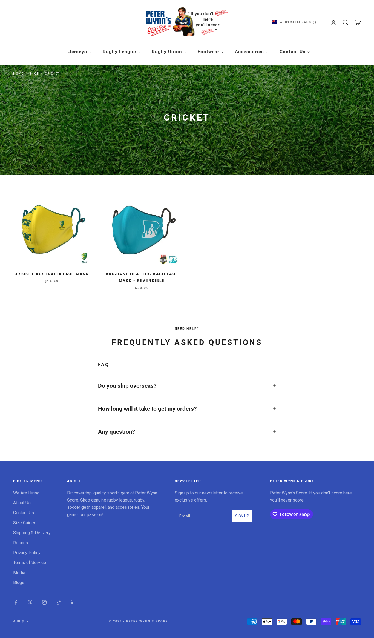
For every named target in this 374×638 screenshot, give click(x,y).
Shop (34, 73)
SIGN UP (242, 516)
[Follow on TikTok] (58, 602)
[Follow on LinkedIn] (73, 602)
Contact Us (23, 512)
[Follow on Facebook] (16, 602)
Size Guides (24, 522)
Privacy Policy (27, 552)
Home (18, 73)
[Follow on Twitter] (30, 602)
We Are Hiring (26, 493)
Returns (20, 542)
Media (19, 572)
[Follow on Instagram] (44, 602)
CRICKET (52, 73)
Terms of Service (29, 562)
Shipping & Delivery (32, 532)
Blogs (18, 582)
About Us (22, 502)
